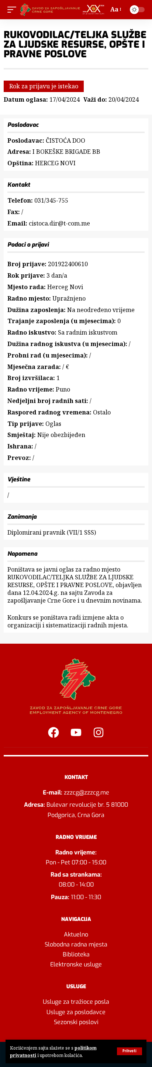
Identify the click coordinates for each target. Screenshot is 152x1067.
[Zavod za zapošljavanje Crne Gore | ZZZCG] (63, 9)
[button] (129, 1051)
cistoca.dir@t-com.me (59, 223)
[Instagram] (98, 732)
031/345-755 (51, 200)
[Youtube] (76, 732)
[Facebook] (53, 732)
